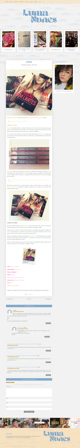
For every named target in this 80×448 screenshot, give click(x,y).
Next (79, 43)
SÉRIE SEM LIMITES (45, 290)
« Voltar (29, 299)
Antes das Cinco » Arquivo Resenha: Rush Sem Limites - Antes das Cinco (22, 355)
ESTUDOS (26, 1)
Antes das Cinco (21, 327)
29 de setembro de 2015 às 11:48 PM (13, 368)
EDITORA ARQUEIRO (15, 290)
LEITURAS (31, 1)
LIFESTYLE (35, 1)
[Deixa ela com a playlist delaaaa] (45, 423)
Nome (7, 398)
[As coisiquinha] (15, 423)
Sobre (10, 1)
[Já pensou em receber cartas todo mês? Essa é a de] (25, 423)
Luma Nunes (9, 439)
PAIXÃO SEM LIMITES (29, 65)
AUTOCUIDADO (15, 1)
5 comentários (29, 294)
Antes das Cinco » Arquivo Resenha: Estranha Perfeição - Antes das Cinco (22, 367)
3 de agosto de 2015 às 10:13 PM (18, 311)
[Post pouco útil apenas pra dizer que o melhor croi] (65, 423)
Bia (13, 310)
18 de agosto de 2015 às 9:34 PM (12, 345)
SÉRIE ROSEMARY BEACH (37, 290)
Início (7, 1)
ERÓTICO (21, 290)
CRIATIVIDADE (21, 1)
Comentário (8, 386)
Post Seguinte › (48, 299)
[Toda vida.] (55, 423)
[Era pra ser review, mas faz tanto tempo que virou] (5, 423)
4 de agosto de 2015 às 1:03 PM (23, 328)
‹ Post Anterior (9, 299)
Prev (1, 43)
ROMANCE (31, 290)
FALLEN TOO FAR (26, 290)
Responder (48, 323)
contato (15, 437)
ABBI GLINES (9, 290)
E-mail (7, 402)
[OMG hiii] (75, 423)
